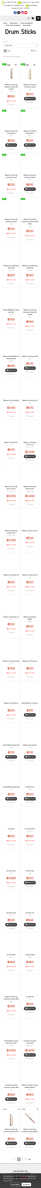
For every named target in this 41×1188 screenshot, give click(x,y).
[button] (28, 18)
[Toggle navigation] (38, 18)
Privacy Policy (28, 1178)
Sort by (6, 41)
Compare (12, 105)
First (11, 1159)
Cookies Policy (7, 1180)
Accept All (26, 1184)
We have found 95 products (12, 56)
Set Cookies (15, 1184)
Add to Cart (30, 98)
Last (29, 1159)
